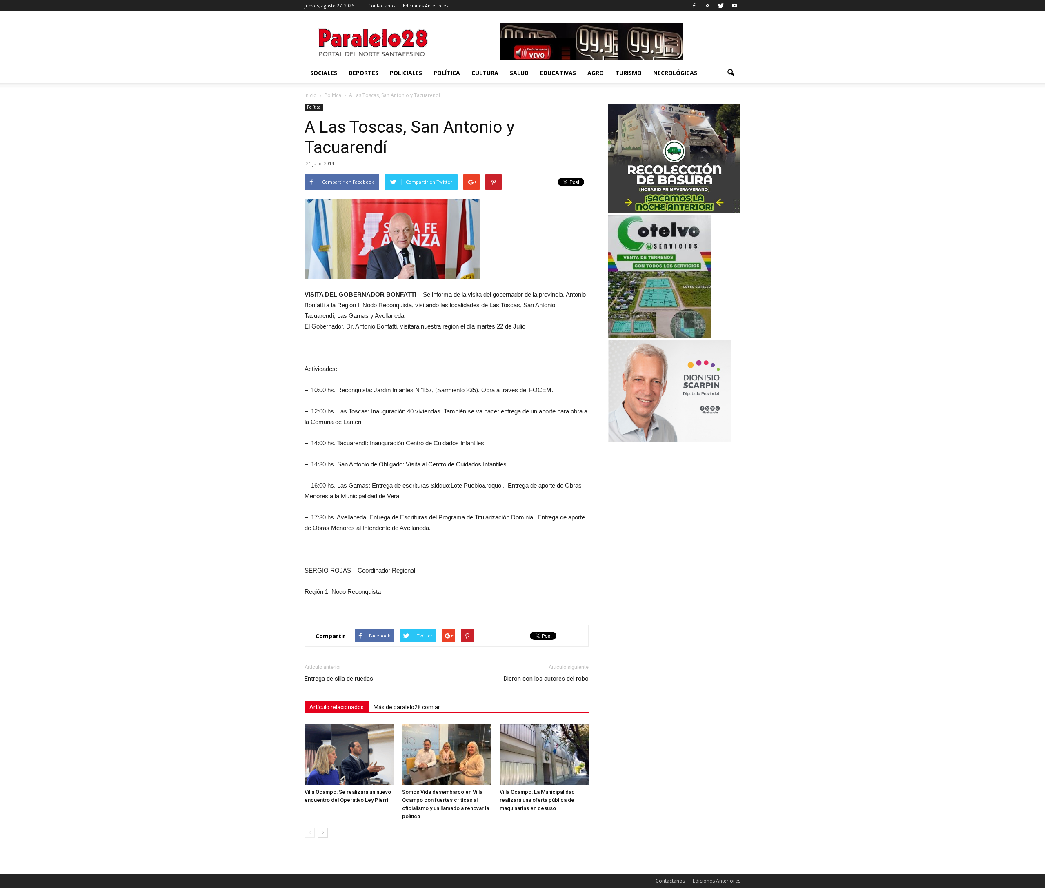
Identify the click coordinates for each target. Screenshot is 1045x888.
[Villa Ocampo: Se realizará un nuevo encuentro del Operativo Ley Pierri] (349, 754)
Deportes (363, 73)
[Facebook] (694, 6)
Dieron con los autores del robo (546, 678)
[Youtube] (734, 6)
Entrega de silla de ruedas (339, 678)
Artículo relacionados (336, 707)
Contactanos (381, 5)
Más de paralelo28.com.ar (407, 707)
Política (447, 73)
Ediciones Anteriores (425, 5)
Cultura (484, 73)
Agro (595, 73)
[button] (730, 73)
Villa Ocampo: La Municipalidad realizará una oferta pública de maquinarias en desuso (537, 800)
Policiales (406, 73)
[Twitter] (721, 6)
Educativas (558, 73)
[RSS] (707, 6)
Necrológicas (675, 73)
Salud (519, 73)
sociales (323, 73)
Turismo (628, 73)
